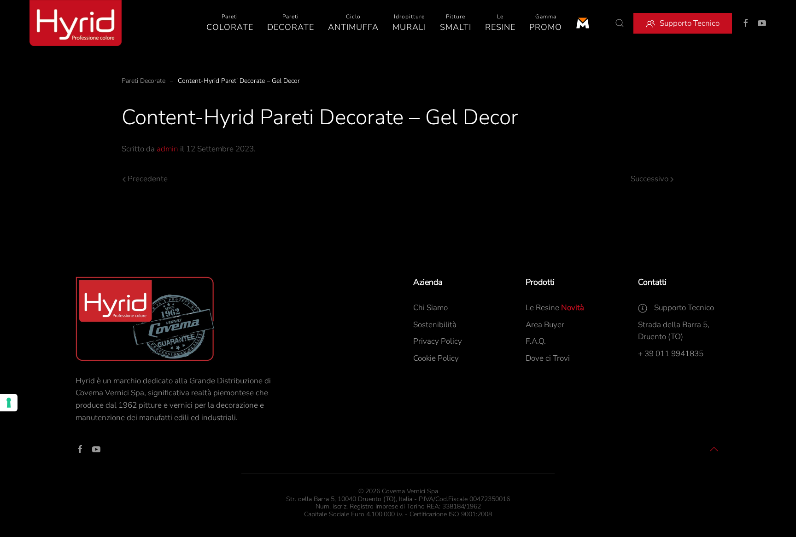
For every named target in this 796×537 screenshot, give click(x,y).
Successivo (649, 178)
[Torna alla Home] (75, 23)
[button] (229, 23)
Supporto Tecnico (690, 23)
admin (167, 149)
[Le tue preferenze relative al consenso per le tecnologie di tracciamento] (9, 402)
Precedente (148, 178)
